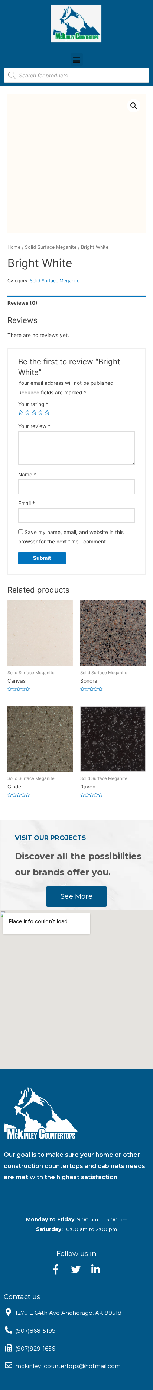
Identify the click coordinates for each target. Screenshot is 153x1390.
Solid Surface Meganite (50, 247)
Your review (34, 426)
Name (27, 474)
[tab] (76, 303)
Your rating (33, 404)
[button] (77, 59)
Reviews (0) (22, 303)
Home (13, 247)
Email (26, 503)
